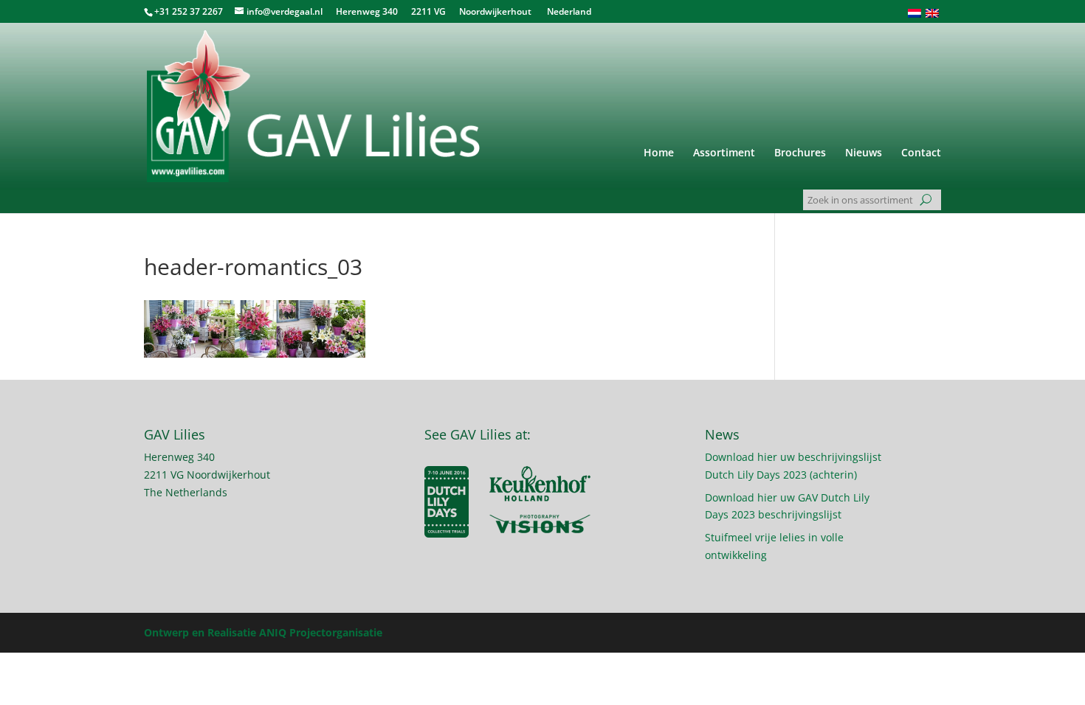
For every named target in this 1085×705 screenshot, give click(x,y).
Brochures (800, 153)
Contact (921, 153)
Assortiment (724, 153)
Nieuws (863, 153)
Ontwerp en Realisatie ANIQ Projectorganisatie (263, 632)
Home (659, 153)
